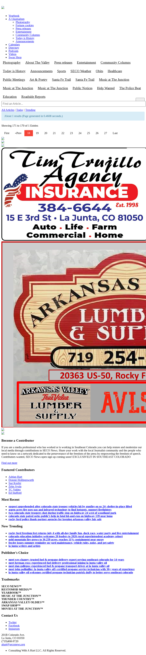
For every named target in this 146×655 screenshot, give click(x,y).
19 (37, 133)
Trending (30, 109)
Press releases (23, 28)
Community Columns (28, 34)
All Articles (7, 109)
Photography (23, 22)
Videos (12, 54)
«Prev (18, 133)
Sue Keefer (15, 483)
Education (10, 96)
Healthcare (115, 71)
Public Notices (82, 88)
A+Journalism (16, 18)
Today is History (25, 38)
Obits (99, 71)
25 (88, 133)
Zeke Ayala (15, 486)
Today (19, 109)
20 (45, 133)
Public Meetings (14, 79)
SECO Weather (81, 71)
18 (28, 133)
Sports (61, 71)
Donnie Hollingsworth (21, 479)
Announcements (25, 41)
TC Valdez (15, 489)
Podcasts (13, 50)
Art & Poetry (38, 79)
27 (105, 133)
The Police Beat (130, 88)
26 (97, 133)
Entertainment (23, 31)
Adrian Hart (15, 476)
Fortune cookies (25, 25)
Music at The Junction (114, 79)
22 (62, 133)
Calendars (14, 44)
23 (71, 133)
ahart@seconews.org (13, 644)
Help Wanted (106, 88)
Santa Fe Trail (61, 79)
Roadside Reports (33, 96)
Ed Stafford (15, 492)
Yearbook (14, 15)
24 (80, 133)
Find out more (9, 462)
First (6, 133)
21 (54, 133)
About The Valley (37, 62)
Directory (14, 47)
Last (115, 133)
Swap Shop (15, 57)
